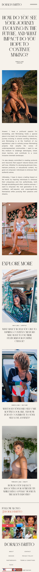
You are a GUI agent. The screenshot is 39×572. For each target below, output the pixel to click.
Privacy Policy (27, 556)
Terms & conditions (27, 560)
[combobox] (7, 570)
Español (19, 569)
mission (11, 556)
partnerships (11, 560)
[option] (17, 570)
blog (11, 564)
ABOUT (11, 551)
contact (27, 551)
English (9, 569)
